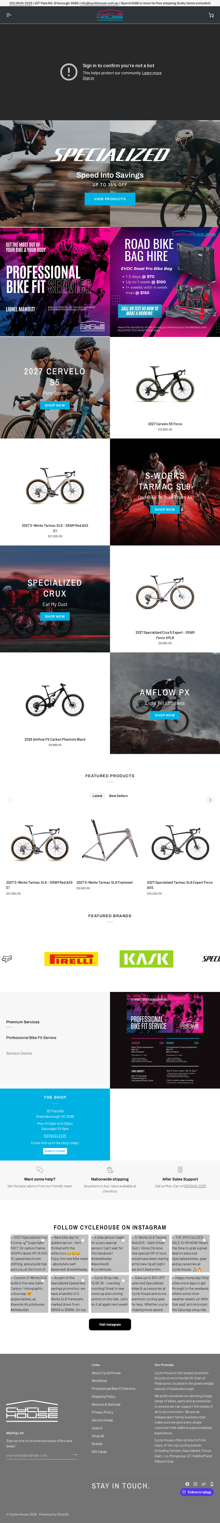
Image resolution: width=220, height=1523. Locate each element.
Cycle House (19, 1514)
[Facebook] (187, 1484)
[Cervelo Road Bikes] (55, 282)
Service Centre (19, 1069)
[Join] (73, 1454)
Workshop (99, 1380)
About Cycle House (106, 1373)
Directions (55, 1151)
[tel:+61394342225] (212, 1484)
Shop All (98, 1436)
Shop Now (55, 405)
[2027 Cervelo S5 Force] (165, 384)
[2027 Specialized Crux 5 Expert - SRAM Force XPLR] (165, 592)
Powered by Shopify (54, 1514)
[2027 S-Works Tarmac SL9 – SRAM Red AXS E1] (55, 485)
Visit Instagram (110, 1324)
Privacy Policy (102, 1412)
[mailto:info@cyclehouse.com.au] (204, 1484)
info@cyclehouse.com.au (99, 3)
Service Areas (102, 1420)
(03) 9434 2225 (20, 3)
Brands (97, 1443)
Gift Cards (99, 1451)
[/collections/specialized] (148, 958)
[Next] (210, 800)
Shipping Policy (103, 1396)
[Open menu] (12, 15)
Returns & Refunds (106, 1404)
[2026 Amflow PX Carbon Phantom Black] (55, 699)
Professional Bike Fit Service (31, 1022)
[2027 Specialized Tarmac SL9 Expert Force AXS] (180, 842)
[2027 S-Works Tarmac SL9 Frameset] (109, 842)
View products (110, 199)
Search (97, 1428)
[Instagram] (195, 1484)
